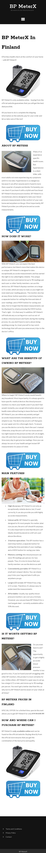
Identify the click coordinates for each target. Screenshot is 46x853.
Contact (9, 837)
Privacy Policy (11, 833)
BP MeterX (23, 6)
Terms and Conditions (14, 829)
